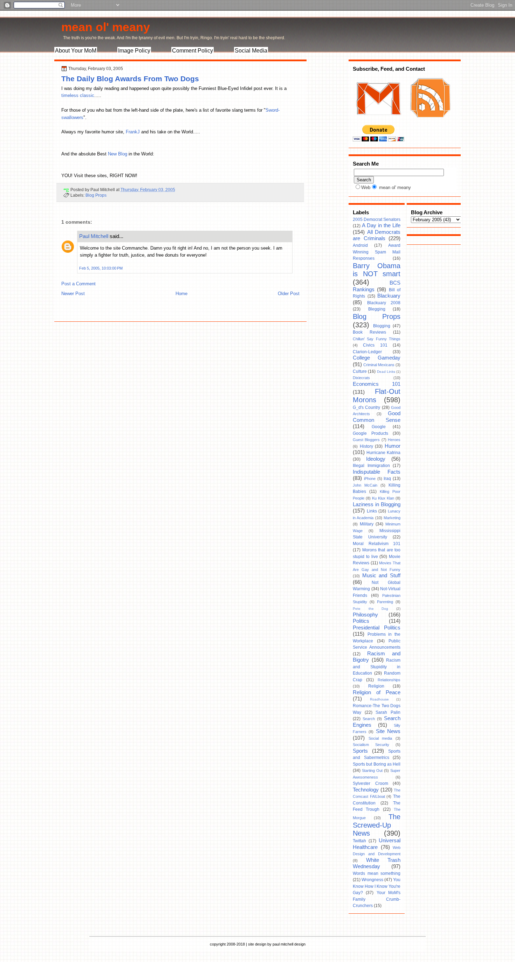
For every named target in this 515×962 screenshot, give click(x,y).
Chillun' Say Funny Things (376, 339)
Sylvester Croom (370, 783)
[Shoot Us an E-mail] (378, 121)
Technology (366, 790)
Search (369, 719)
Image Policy (134, 51)
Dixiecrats (361, 378)
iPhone (370, 478)
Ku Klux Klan (383, 498)
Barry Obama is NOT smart (376, 270)
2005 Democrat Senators (376, 219)
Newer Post (73, 293)
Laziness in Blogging (376, 504)
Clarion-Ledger (367, 351)
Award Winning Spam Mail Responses (376, 252)
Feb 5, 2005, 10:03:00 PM (101, 268)
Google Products (370, 433)
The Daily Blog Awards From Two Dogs (130, 79)
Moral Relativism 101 (376, 543)
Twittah (359, 840)
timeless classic (77, 95)
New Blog (118, 153)
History (366, 446)
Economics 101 (376, 384)
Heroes (394, 440)
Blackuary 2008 (384, 302)
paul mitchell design (289, 944)
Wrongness (372, 879)
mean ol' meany (105, 27)
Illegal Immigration (371, 465)
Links (372, 511)
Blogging (381, 325)
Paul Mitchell (93, 236)
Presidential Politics (376, 627)
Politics (361, 621)
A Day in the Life (381, 225)
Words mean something (376, 873)
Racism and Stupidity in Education (376, 667)
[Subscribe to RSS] (429, 121)
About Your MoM (75, 51)
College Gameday (376, 358)
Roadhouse (379, 699)
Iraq (387, 478)
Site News (388, 731)
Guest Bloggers (366, 440)
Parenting (385, 602)
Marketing (392, 518)
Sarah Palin (388, 712)
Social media (380, 738)
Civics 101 (375, 345)
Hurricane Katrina (383, 452)
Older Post (289, 293)
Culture (360, 371)
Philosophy (365, 615)
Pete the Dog (370, 609)
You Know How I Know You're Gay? (376, 886)
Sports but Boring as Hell (376, 764)
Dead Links (386, 372)
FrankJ (133, 131)
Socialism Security (371, 745)
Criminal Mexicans (378, 365)
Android (360, 245)
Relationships (389, 680)
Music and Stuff (381, 575)
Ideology (375, 459)
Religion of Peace (376, 692)
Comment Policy (192, 51)
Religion (376, 686)
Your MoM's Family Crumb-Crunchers (376, 899)
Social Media (251, 51)
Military (366, 524)
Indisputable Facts (376, 472)
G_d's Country (366, 407)
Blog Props (96, 195)
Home (181, 293)
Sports (360, 751)
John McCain (365, 485)
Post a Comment (78, 283)
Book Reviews (369, 332)
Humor (392, 446)
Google (379, 426)
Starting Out (372, 770)
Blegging (376, 309)
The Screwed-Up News (376, 825)
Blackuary (388, 296)
